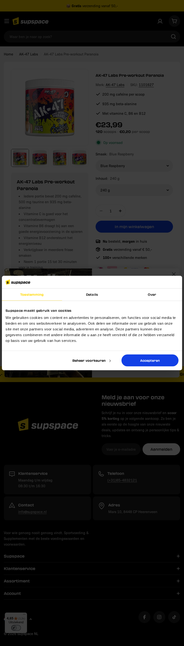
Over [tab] (152, 294)
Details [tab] (92, 294)
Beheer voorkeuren (89, 360)
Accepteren (150, 360)
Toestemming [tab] (32, 294)
